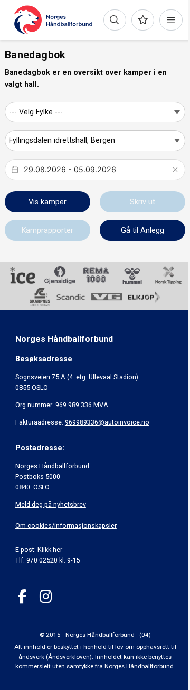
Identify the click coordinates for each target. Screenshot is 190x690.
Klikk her (49, 550)
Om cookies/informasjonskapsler (66, 525)
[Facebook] (22, 596)
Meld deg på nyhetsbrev (50, 504)
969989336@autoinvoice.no (107, 422)
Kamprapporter (47, 230)
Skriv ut (142, 202)
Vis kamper (47, 202)
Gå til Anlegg (142, 230)
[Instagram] (45, 596)
